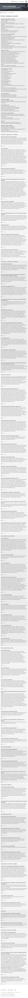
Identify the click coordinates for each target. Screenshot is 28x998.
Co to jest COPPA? (4, 21)
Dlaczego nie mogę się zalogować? (7, 26)
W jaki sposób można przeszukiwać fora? (8, 106)
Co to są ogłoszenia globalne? (6, 74)
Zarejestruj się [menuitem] (15, 1)
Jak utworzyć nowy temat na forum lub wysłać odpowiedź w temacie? (13, 51)
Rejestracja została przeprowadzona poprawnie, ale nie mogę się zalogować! (12, 24)
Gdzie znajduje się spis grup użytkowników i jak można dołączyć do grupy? (13, 86)
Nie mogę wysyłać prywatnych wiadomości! (8, 94)
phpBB (9, 992)
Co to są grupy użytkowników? (6, 84)
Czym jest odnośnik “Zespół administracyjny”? (9, 91)
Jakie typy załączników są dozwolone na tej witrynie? (10, 122)
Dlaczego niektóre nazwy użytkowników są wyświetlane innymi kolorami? (14, 89)
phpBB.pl (21, 316)
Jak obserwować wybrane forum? (7, 117)
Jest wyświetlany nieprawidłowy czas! (7, 38)
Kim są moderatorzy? (4, 83)
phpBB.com (3, 318)
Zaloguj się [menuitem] (22, 1)
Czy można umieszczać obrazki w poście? (8, 73)
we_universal (4, 994)
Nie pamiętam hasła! (4, 29)
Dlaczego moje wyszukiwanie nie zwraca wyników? (10, 107)
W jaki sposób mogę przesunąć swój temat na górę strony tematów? (13, 66)
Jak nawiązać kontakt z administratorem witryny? (9, 131)
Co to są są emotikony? (5, 72)
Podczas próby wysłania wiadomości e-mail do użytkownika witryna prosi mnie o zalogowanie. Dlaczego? (14, 48)
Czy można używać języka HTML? (7, 71)
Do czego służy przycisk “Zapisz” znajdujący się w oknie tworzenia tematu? (12, 64)
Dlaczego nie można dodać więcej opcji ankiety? (9, 56)
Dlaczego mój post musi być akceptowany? (8, 65)
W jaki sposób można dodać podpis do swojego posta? (10, 53)
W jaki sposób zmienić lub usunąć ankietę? (8, 57)
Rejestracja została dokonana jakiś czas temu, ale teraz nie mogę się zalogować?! (13, 28)
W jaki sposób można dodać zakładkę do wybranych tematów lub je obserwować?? (13, 116)
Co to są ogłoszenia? (4, 75)
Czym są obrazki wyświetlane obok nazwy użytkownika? (11, 43)
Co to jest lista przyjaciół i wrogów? (7, 100)
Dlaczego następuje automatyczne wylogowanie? (10, 30)
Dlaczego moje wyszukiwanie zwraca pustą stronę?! (10, 108)
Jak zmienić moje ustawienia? (6, 35)
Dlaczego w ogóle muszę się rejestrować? (8, 20)
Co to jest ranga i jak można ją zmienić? (8, 45)
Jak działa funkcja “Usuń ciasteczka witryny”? (9, 31)
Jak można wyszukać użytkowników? (7, 109)
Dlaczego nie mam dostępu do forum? (7, 58)
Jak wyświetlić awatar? (5, 44)
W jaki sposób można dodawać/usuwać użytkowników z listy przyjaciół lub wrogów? (13, 102)
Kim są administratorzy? (5, 82)
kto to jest (19, 958)
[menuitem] (6, 995)
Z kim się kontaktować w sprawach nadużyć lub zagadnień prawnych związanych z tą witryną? (13, 130)
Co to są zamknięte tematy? (6, 78)
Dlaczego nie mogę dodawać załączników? (8, 59)
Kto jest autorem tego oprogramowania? (8, 126)
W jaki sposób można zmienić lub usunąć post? (9, 52)
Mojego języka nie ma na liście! (6, 42)
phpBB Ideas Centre (4, 946)
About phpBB (6, 938)
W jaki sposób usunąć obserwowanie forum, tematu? (10, 118)
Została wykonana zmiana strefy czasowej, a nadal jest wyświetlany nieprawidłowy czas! (13, 41)
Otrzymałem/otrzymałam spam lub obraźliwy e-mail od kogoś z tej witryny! (14, 97)
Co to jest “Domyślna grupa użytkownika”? (8, 90)
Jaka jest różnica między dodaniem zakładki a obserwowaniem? (12, 114)
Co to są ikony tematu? (5, 79)
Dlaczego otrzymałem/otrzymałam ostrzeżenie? (9, 60)
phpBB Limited (7, 934)
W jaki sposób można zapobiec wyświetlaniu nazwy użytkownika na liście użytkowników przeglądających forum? (14, 37)
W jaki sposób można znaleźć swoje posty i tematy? (10, 110)
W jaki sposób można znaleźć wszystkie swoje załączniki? (11, 123)
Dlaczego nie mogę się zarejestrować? (8, 22)
